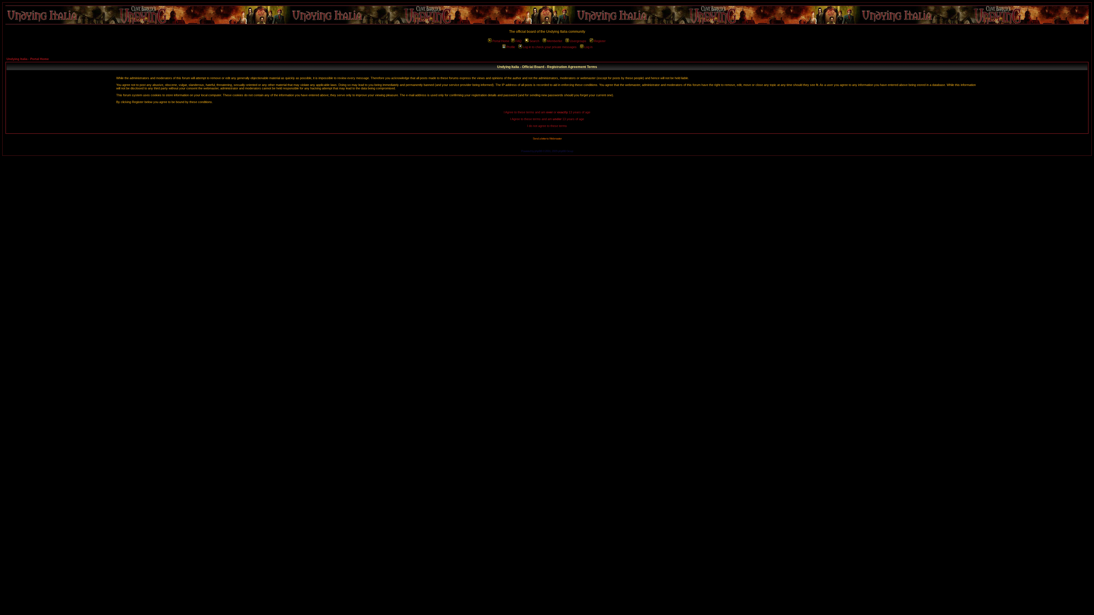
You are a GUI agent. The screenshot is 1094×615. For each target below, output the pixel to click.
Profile (511, 47)
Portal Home (500, 41)
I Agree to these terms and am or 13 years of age (547, 112)
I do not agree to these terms (547, 126)
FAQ (518, 41)
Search (534, 41)
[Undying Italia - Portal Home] (547, 14)
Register (600, 41)
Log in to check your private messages (550, 47)
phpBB (538, 151)
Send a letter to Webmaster (547, 138)
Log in (588, 47)
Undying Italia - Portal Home (28, 59)
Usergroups (578, 41)
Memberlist (554, 41)
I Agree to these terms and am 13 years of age (547, 119)
